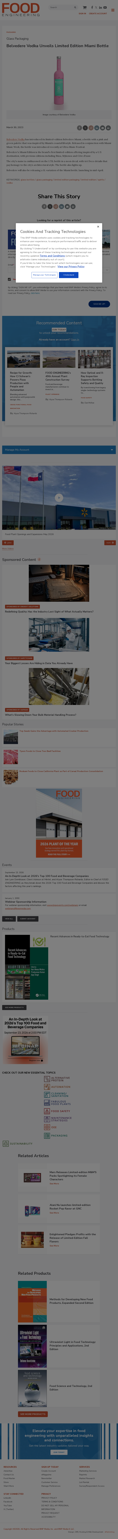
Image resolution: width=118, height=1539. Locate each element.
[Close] (98, 226)
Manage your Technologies (44, 275)
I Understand (68, 275)
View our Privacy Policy (71, 266)
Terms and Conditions (52, 256)
